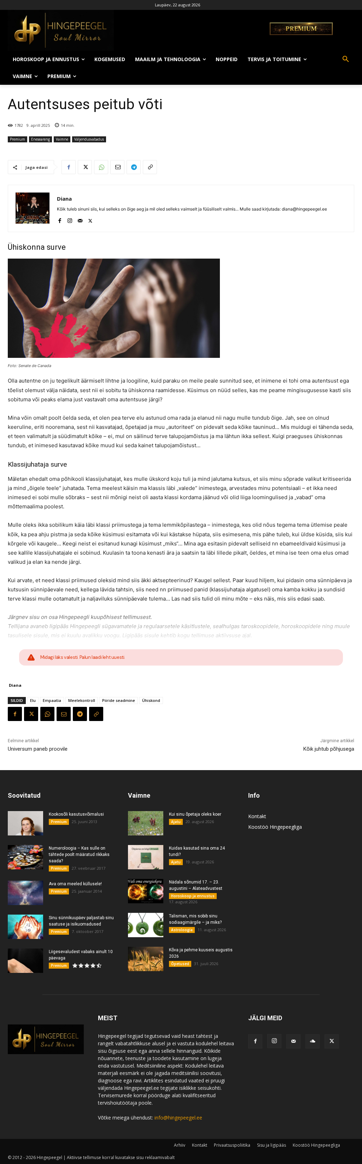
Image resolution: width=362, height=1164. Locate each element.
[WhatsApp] (101, 167)
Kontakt (257, 816)
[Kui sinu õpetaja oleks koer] (145, 823)
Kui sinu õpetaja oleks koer (195, 814)
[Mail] (80, 219)
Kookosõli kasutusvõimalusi (76, 814)
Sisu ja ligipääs (271, 1145)
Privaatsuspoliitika (232, 1145)
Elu (33, 700)
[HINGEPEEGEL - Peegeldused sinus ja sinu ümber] (121, 30)
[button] (345, 59)
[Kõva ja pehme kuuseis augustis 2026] (145, 959)
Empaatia (52, 700)
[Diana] (32, 208)
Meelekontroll (81, 700)
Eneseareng (40, 139)
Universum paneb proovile (38, 749)
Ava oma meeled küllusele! (75, 883)
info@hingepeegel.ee (178, 1117)
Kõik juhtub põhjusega (328, 749)
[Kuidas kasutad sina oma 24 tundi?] (145, 857)
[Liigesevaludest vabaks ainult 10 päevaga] (25, 961)
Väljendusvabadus (89, 139)
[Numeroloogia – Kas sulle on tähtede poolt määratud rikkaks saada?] (25, 857)
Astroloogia (182, 929)
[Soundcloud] (312, 1041)
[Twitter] (85, 167)
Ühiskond (151, 700)
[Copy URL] (150, 167)
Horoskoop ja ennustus (193, 895)
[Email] (117, 167)
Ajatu (176, 821)
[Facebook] (69, 167)
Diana (64, 198)
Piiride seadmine (118, 700)
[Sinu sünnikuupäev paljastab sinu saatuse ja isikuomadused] (25, 927)
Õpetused (180, 963)
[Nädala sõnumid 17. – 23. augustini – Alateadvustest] (145, 891)
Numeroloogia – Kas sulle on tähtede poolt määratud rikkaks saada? (79, 854)
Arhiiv (179, 1145)
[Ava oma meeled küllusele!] (25, 893)
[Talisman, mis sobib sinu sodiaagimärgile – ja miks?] (145, 925)
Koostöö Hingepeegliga (275, 826)
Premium (17, 139)
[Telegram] (134, 167)
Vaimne (62, 139)
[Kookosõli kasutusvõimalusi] (25, 823)
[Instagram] (69, 219)
